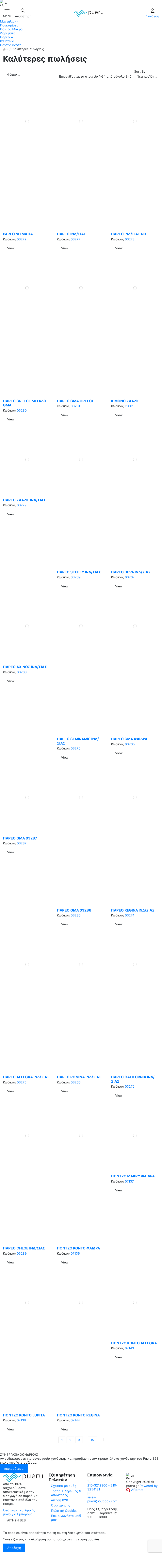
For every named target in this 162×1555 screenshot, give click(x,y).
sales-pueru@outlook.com (102, 1499)
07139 (21, 1420)
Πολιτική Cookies (64, 1511)
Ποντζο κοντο (11, 45)
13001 (129, 406)
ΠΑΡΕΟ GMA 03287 (20, 838)
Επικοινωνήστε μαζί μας (66, 1518)
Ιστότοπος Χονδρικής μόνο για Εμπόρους (19, 1512)
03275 (21, 1082)
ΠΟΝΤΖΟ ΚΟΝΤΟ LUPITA (24, 1415)
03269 (76, 577)
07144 (75, 1420)
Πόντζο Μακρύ (11, 29)
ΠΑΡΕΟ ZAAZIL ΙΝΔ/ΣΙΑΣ (24, 500)
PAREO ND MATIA (18, 234)
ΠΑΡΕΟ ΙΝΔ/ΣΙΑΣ (71, 234)
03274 (129, 915)
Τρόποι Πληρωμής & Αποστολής (66, 1493)
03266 (76, 1082)
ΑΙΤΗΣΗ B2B (16, 1520)
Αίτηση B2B (59, 1500)
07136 (75, 1253)
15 (92, 1440)
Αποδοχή (14, 1548)
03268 (22, 672)
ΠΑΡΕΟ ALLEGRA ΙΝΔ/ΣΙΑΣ (26, 1077)
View (10, 248)
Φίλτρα (12, 74)
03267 (130, 577)
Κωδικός (9, 239)
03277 (75, 239)
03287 (21, 843)
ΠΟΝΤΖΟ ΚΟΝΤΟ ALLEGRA (134, 1343)
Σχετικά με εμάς (63, 1486)
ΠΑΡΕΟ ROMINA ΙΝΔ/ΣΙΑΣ (79, 1077)
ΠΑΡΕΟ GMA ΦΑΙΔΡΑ (129, 739)
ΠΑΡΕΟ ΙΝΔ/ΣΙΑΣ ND (128, 234)
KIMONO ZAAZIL (125, 401)
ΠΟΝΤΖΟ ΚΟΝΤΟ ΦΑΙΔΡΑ (78, 1248)
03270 (75, 748)
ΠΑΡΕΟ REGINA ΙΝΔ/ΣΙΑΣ (132, 910)
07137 (129, 1181)
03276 (130, 1086)
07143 (129, 1348)
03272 (21, 239)
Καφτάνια (7, 41)
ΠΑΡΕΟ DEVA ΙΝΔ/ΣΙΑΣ (131, 572)
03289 (22, 1253)
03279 (21, 505)
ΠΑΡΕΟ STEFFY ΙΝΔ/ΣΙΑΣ (79, 572)
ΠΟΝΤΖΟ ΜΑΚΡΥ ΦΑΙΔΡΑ (133, 1176)
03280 (22, 410)
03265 (130, 744)
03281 (75, 406)
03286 (76, 915)
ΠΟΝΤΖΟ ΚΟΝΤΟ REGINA (78, 1415)
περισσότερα (14, 1469)
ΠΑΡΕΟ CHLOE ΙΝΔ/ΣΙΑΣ (24, 1248)
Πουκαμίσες (9, 25)
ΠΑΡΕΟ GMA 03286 (74, 910)
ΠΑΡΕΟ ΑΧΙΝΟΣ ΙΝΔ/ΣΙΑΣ (25, 667)
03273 (130, 239)
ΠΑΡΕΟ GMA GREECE (75, 401)
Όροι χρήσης (60, 1505)
